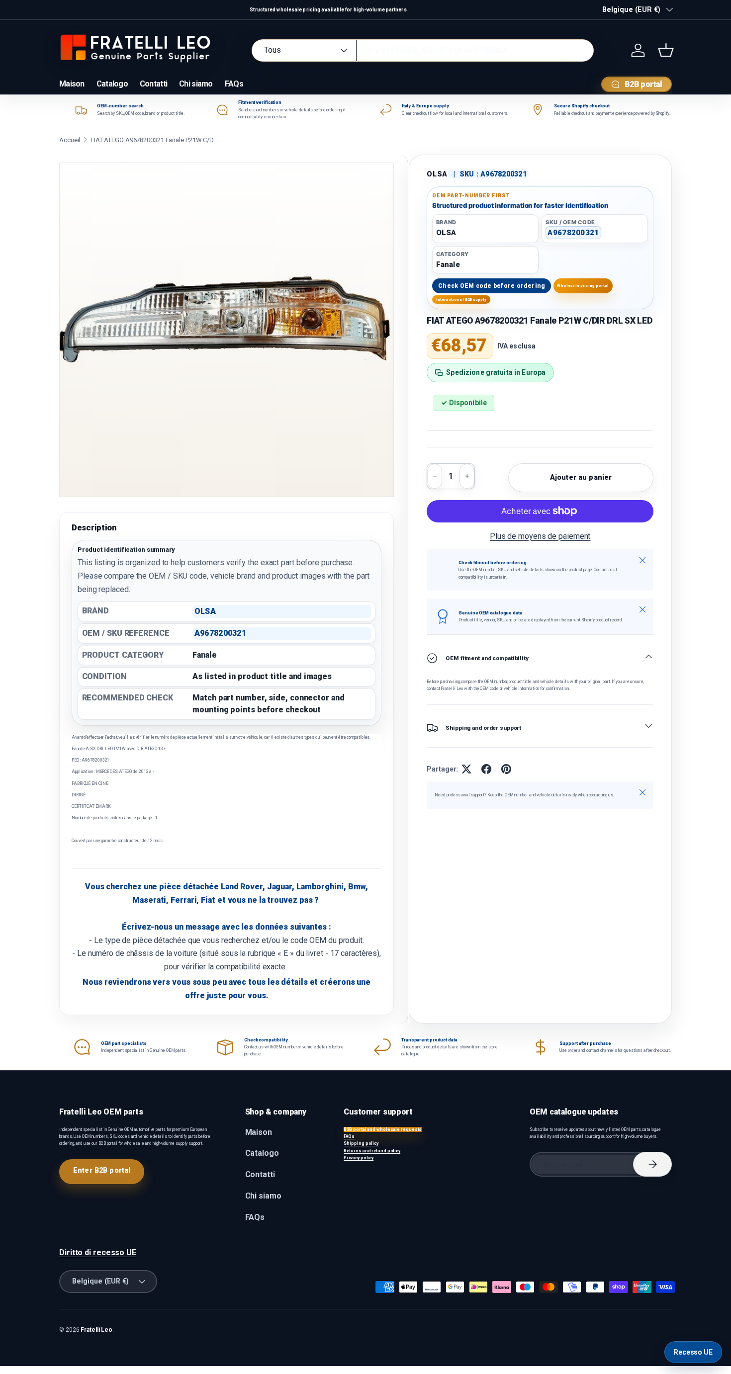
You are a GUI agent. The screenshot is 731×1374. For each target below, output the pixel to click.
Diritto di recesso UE (97, 1252)
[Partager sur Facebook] (486, 769)
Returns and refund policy (372, 1150)
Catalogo (112, 83)
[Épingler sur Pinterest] (506, 769)
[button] (666, 50)
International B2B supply (461, 299)
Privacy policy (358, 1157)
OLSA (437, 174)
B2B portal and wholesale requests (383, 1129)
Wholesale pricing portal (583, 285)
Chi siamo (196, 83)
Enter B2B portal (101, 1170)
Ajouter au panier (581, 477)
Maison (72, 83)
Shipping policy (361, 1143)
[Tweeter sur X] (466, 769)
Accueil (69, 140)
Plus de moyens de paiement (540, 536)
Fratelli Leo (96, 1329)
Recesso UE (693, 1352)
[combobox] (422, 50)
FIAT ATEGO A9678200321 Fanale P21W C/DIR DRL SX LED (155, 140)
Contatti (153, 83)
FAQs (234, 83)
